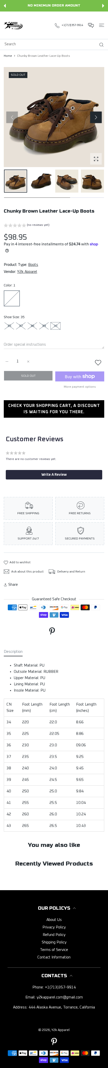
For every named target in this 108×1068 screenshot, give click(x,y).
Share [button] (13, 585)
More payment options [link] (80, 386)
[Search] (100, 45)
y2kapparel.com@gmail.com (60, 997)
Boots (33, 265)
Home (8, 56)
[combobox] (56, 44)
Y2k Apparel (27, 272)
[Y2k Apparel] (14, 25)
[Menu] (101, 25)
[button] (5, 6)
